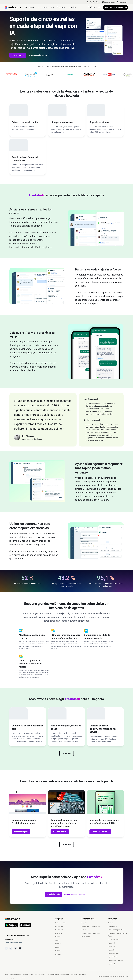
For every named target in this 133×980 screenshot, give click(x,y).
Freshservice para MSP (116, 930)
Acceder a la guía (21, 832)
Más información (59, 832)
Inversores (59, 930)
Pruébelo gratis (53, 894)
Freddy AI (111, 964)
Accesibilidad (82, 974)
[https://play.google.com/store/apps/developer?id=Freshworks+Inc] (11, 925)
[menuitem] (93, 2)
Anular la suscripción (10, 978)
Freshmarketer (113, 957)
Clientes (58, 937)
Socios (57, 940)
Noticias (58, 951)
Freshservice (112, 926)
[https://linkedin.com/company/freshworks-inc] (6, 948)
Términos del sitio (28, 974)
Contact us (9, 939)
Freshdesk (111, 943)
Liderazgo (59, 926)
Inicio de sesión (123, 2)
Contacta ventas (109, 2)
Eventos (58, 944)
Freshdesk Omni (113, 939)
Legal (6, 974)
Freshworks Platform (115, 960)
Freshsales (111, 950)
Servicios (84, 930)
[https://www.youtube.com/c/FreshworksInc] (20, 948)
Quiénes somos (60, 923)
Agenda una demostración (115, 7)
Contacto (58, 954)
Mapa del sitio (22, 978)
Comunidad (85, 937)
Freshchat (111, 946)
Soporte (84, 923)
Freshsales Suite (113, 953)
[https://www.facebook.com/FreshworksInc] (15, 948)
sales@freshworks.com (13, 942)
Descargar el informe (100, 832)
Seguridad (74, 974)
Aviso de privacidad (15, 974)
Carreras (58, 933)
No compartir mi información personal (58, 974)
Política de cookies (40, 974)
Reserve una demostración (74, 894)
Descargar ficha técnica (38, 55)
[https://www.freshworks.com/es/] (13, 7)
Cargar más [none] (66, 753)
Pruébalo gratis (18, 55)
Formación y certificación (90, 926)
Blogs (57, 947)
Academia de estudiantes (90, 933)
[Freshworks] (24, 919)
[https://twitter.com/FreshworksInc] (10, 948)
